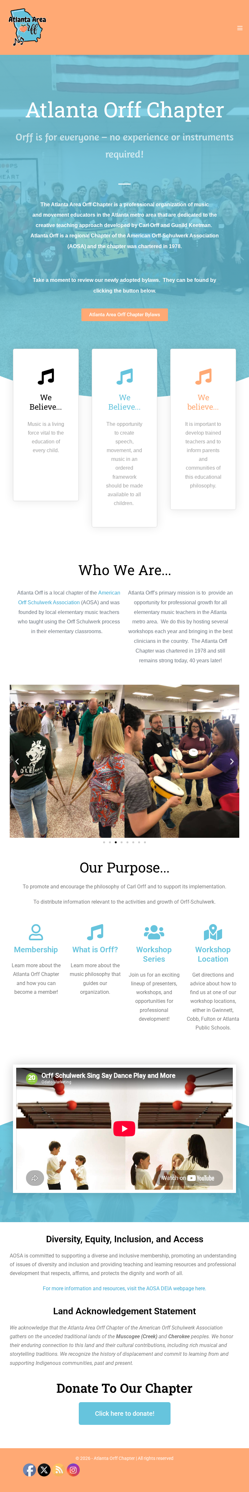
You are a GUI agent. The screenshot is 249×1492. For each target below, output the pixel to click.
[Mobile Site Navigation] (240, 27)
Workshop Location (213, 954)
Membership (36, 949)
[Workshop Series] (154, 932)
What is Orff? (95, 949)
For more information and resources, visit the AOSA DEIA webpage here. (124, 1288)
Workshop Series (154, 954)
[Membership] (36, 932)
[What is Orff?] (95, 932)
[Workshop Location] (213, 932)
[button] (17, 761)
